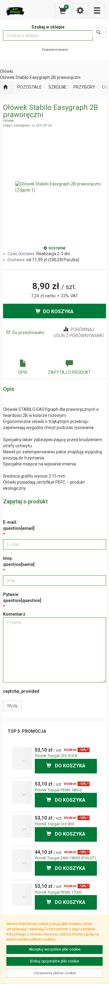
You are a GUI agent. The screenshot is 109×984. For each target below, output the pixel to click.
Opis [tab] (23, 372)
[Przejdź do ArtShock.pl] (5, 87)
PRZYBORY (84, 87)
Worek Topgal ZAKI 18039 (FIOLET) (65, 858)
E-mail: (19, 525)
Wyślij (12, 705)
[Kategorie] (96, 10)
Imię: (19, 561)
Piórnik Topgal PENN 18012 (58, 790)
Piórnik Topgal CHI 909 (54, 824)
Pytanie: (22, 597)
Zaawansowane (54, 49)
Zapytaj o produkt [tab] (69, 372)
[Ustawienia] (80, 10)
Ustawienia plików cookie (55, 973)
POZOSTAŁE (29, 87)
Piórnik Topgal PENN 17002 (58, 892)
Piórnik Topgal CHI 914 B (56, 755)
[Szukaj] (99, 32)
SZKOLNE (57, 87)
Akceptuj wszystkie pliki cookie (55, 949)
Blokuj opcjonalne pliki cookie (54, 961)
